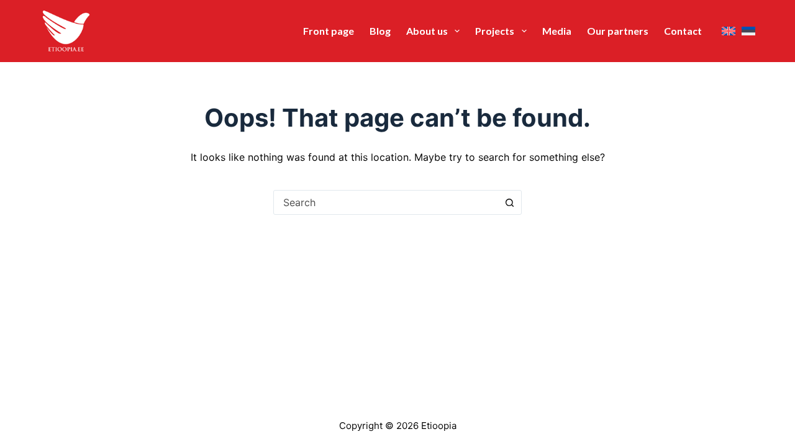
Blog (380, 31)
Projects (494, 31)
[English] (728, 31)
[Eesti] (748, 31)
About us (427, 31)
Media (556, 31)
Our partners (617, 31)
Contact (683, 31)
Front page (328, 31)
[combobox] (385, 202)
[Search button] (509, 202)
